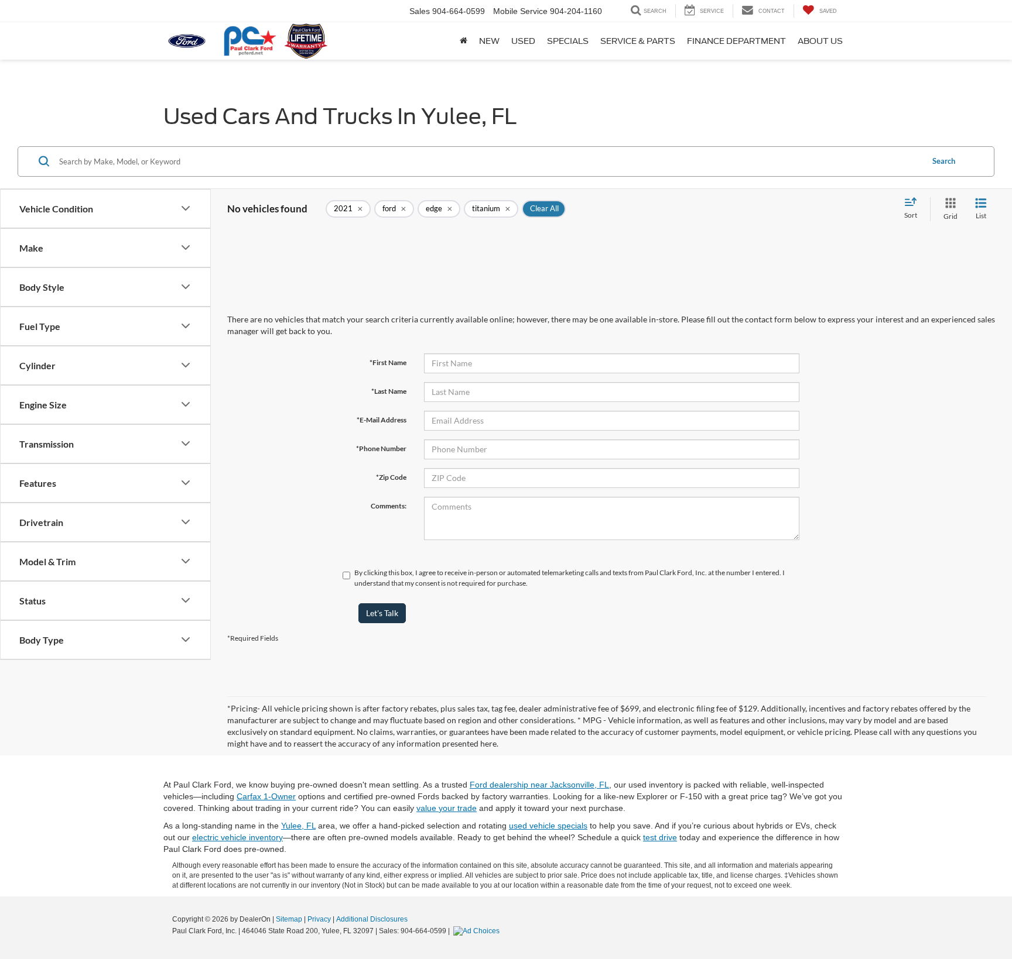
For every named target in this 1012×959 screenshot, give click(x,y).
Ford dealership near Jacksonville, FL (539, 784)
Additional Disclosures (372, 919)
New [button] (489, 41)
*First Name (388, 362)
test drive (660, 837)
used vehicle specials (548, 825)
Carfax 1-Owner (266, 796)
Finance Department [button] (736, 41)
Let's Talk (382, 613)
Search (943, 161)
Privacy (319, 919)
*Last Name (388, 391)
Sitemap (289, 919)
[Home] (463, 41)
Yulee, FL (298, 825)
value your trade (446, 808)
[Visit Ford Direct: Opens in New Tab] (477, 931)
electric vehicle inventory (237, 837)
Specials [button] (568, 41)
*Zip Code (391, 477)
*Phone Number (381, 448)
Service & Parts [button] (637, 41)
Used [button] (523, 41)
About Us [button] (820, 41)
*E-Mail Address (381, 419)
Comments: (388, 505)
